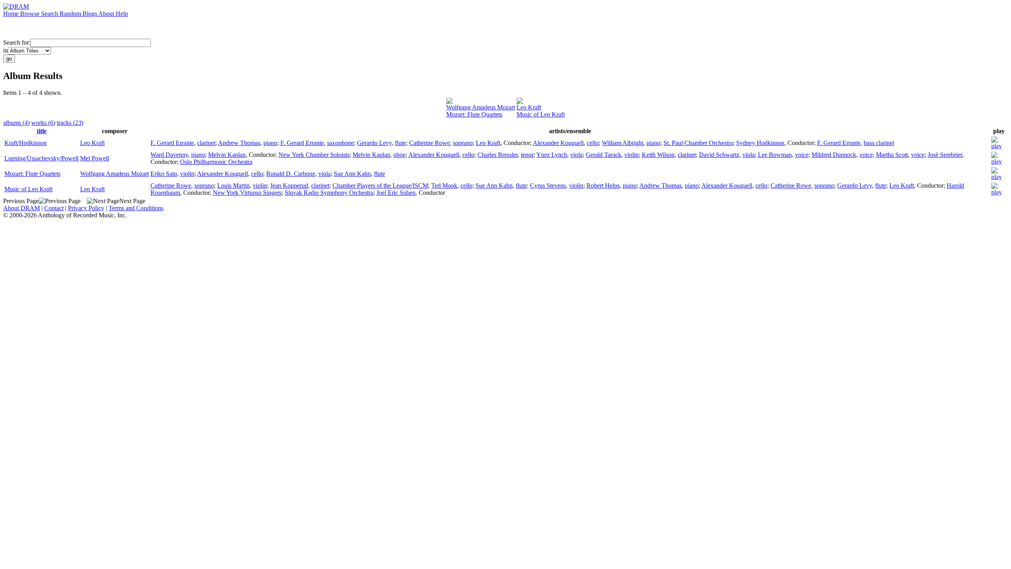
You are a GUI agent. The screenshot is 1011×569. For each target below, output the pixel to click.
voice (801, 154)
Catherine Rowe (429, 142)
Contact (54, 208)
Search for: (16, 42)
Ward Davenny (169, 154)
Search (50, 13)
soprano (463, 142)
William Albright (622, 142)
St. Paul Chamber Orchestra (698, 142)
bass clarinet (879, 142)
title (42, 131)
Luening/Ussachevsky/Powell (41, 158)
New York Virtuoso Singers (247, 192)
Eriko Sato (163, 173)
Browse (30, 13)
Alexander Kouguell (558, 142)
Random (71, 13)
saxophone (340, 142)
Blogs (90, 13)
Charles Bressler (497, 154)
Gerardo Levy (374, 142)
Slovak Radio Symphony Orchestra (329, 192)
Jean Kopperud (289, 185)
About (107, 13)
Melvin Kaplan (227, 154)
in (5, 50)
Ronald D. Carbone (290, 173)
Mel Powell (94, 158)
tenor (527, 154)
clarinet (206, 142)
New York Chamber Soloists (314, 154)
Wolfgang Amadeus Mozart (480, 107)
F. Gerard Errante (172, 142)
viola (576, 154)
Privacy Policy (86, 208)
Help (122, 13)
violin (631, 154)
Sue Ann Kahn (352, 173)
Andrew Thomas (239, 142)
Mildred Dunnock (834, 154)
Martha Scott (892, 154)
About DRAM (21, 208)
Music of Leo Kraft (541, 114)
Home (11, 13)
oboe (399, 154)
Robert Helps (603, 185)
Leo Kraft (529, 107)
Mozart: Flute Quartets (474, 114)
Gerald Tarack (603, 154)
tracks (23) (70, 122)
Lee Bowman (775, 154)
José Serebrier (945, 154)
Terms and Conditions (136, 208)
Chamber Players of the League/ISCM (380, 185)
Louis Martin (233, 185)
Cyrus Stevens (548, 185)
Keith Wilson (658, 154)
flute (400, 142)
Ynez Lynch (551, 154)
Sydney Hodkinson (760, 142)
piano (270, 142)
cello (593, 142)
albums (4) (16, 122)
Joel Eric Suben (395, 192)
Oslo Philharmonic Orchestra (216, 161)
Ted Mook (444, 185)
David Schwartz (719, 154)
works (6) (43, 122)
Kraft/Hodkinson (25, 142)
